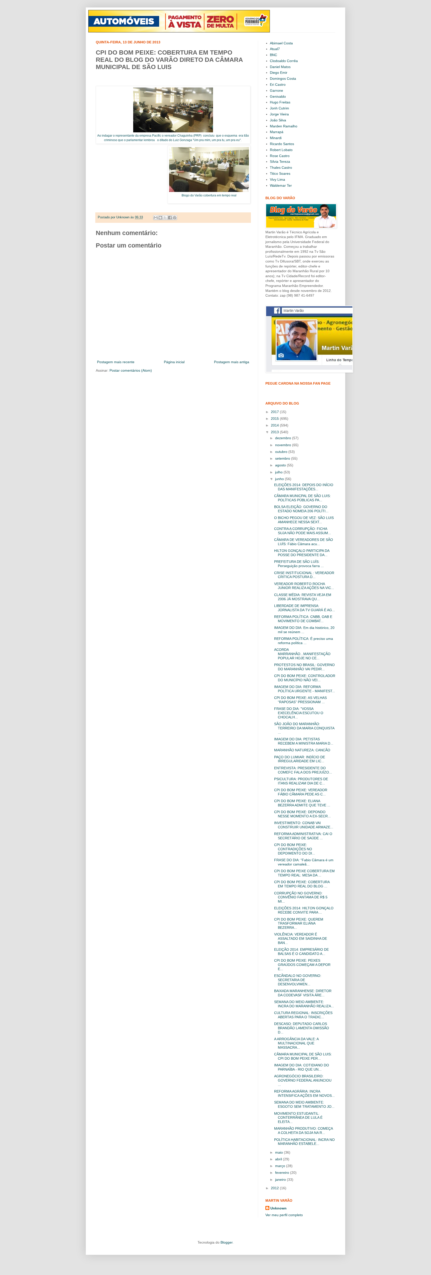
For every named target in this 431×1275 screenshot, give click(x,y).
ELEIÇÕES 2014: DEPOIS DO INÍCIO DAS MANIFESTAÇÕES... (303, 487)
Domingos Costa (283, 79)
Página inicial (174, 362)
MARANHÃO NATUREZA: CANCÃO (302, 750)
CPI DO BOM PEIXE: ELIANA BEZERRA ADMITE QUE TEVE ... (302, 803)
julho (279, 472)
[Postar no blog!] (160, 217)
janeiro (281, 1180)
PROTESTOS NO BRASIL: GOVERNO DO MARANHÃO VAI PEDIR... (304, 667)
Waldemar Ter (281, 185)
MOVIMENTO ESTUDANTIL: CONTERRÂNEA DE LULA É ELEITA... (298, 1117)
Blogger (226, 1242)
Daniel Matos (280, 67)
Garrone (276, 90)
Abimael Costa (281, 43)
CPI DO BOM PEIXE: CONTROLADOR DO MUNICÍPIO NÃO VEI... (304, 678)
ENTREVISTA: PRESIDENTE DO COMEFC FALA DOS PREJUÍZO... (303, 770)
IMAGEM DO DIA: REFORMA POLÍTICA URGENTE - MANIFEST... (304, 689)
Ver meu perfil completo (284, 1215)
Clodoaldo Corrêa (284, 61)
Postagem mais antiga (231, 362)
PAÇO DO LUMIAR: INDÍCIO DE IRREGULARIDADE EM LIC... (299, 759)
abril (279, 1159)
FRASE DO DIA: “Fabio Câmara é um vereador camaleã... (303, 862)
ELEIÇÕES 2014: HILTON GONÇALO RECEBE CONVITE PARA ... (303, 910)
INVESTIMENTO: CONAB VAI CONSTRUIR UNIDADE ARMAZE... (303, 825)
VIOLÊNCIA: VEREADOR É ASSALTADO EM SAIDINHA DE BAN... (300, 938)
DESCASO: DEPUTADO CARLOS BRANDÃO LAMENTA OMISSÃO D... (301, 1028)
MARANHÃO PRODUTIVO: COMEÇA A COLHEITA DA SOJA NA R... (303, 1130)
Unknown (278, 1208)
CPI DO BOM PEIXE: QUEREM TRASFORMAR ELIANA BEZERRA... (298, 923)
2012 (275, 1188)
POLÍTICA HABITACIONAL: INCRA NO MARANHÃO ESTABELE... (304, 1142)
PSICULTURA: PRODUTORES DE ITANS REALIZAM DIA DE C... (301, 781)
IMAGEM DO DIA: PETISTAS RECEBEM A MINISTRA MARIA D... (303, 741)
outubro (281, 452)
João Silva (278, 120)
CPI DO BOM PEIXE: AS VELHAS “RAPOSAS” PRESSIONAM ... (300, 700)
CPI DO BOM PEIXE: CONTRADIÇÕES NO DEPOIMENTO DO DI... (294, 849)
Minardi (276, 138)
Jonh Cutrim (279, 108)
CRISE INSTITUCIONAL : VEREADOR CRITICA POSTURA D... (304, 575)
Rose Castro (280, 156)
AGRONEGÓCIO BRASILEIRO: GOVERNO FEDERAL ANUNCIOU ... (302, 1080)
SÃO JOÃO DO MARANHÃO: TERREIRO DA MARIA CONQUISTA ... (304, 728)
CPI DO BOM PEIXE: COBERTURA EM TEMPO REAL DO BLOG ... (301, 884)
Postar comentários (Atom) (130, 370)
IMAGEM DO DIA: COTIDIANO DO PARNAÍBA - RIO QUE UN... (301, 1067)
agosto (281, 465)
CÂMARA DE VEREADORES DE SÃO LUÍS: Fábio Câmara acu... (303, 542)
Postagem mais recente (115, 362)
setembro (283, 458)
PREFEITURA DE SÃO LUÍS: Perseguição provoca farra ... (299, 564)
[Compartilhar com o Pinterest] (174, 217)
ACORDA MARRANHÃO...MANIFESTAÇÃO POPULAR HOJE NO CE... (302, 654)
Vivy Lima (277, 179)
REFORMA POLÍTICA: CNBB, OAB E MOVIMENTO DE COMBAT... (303, 619)
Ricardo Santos (282, 144)
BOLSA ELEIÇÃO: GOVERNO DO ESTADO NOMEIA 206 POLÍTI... (301, 509)
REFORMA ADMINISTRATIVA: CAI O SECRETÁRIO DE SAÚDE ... (303, 836)
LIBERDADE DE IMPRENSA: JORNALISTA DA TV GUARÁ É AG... (304, 608)
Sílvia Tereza (280, 162)
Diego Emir (278, 73)
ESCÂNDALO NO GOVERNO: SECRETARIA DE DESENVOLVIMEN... (297, 980)
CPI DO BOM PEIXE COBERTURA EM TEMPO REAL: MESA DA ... (304, 873)
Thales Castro (281, 168)
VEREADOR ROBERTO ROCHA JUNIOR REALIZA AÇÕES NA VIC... (304, 586)
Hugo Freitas (280, 102)
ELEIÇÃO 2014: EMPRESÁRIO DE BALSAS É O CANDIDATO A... (301, 951)
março (280, 1166)
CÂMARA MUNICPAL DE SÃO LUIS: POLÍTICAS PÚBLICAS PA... (302, 498)
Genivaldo (278, 96)
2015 (275, 419)
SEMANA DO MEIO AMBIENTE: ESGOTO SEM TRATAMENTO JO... (304, 1104)
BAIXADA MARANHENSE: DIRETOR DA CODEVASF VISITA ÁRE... (302, 993)
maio (279, 1152)
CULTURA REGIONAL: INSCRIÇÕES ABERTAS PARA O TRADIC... (303, 1015)
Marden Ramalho (283, 126)
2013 (275, 432)
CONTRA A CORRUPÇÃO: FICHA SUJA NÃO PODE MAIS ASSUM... (302, 531)
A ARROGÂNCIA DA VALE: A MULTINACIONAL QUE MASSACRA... (296, 1043)
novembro (283, 445)
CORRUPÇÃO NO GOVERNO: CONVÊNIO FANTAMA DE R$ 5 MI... (300, 897)
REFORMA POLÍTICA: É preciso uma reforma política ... (303, 641)
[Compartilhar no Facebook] (169, 217)
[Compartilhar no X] (165, 217)
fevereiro (282, 1173)
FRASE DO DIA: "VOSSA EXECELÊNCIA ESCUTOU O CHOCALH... (298, 713)
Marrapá (276, 132)
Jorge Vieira (279, 114)
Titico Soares (280, 173)
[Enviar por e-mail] (155, 217)
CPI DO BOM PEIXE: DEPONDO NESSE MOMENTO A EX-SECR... (302, 814)
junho (280, 479)
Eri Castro (278, 84)
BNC (273, 55)
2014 (275, 425)
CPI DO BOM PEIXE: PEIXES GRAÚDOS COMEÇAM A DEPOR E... (302, 964)
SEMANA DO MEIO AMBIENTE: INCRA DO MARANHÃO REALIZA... (304, 1004)
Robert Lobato (281, 150)
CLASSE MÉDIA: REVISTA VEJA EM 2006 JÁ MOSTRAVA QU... (302, 597)
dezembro (283, 438)
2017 (275, 412)
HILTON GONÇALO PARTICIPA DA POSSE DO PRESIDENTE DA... (301, 553)
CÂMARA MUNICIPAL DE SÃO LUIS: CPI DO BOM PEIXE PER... (303, 1056)
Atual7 (275, 49)
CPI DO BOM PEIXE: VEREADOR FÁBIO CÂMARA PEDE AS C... (300, 792)
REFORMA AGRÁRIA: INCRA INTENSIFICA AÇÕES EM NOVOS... (304, 1093)
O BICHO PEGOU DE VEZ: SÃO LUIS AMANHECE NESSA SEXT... (304, 520)
